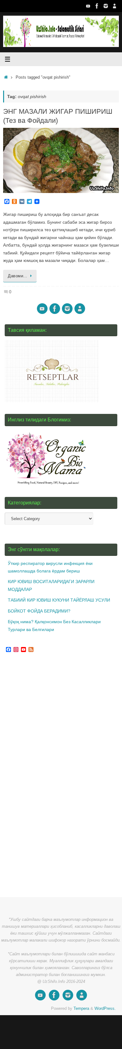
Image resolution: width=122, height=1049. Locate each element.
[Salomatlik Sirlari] (88, 6)
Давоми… (18, 276)
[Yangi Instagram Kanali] (105, 6)
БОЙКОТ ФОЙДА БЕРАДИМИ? (39, 610)
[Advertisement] (52, 776)
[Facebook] (97, 6)
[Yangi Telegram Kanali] (114, 6)
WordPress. (105, 1008)
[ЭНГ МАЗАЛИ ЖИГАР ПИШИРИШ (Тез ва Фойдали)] (61, 160)
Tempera (81, 1008)
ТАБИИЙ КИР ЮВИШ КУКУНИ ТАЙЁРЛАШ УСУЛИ (59, 600)
